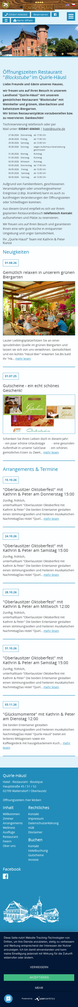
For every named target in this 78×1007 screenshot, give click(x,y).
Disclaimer (35, 832)
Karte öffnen (24, 20)
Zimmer (8, 819)
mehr (39, 988)
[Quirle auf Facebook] (5, 878)
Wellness (9, 828)
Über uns (9, 846)
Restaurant (10, 837)
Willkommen (11, 814)
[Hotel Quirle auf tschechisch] (73, 4)
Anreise (33, 860)
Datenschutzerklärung (43, 823)
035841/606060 (17, 14)
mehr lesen (23, 359)
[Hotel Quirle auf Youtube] (6, 20)
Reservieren (41, 14)
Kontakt (33, 814)
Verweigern (39, 967)
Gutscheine (36, 855)
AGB (31, 828)
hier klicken (33, 800)
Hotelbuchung (38, 851)
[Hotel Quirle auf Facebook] (55, 14)
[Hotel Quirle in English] (67, 4)
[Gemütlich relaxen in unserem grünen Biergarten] (39, 310)
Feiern (7, 841)
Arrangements (13, 823)
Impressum (36, 819)
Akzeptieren (39, 977)
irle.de (59, 129)
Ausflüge (9, 832)
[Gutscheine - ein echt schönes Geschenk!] (39, 415)
